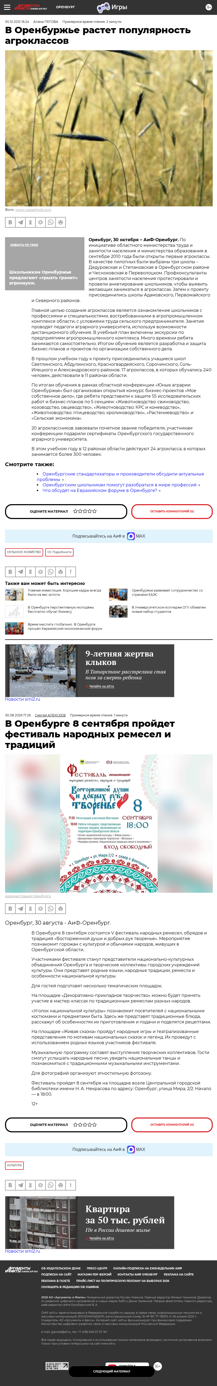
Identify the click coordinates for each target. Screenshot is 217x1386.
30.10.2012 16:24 (17, 22)
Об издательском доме (61, 1268)
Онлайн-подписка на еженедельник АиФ (147, 1268)
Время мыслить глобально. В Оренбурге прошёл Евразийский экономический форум (65, 626)
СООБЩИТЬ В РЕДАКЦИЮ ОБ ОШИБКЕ (70, 1287)
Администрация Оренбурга (28, 896)
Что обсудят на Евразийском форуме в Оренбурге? (100, 490)
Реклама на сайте (179, 1274)
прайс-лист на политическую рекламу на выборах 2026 (122, 1281)
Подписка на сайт (56, 1274)
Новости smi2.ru (22, 699)
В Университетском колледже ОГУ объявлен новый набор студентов (169, 609)
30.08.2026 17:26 (18, 715)
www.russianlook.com (33, 210)
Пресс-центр (97, 1268)
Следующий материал (111, 1371)
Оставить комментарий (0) (172, 511)
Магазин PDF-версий (94, 1274)
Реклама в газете (55, 1281)
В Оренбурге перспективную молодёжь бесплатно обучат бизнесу (61, 609)
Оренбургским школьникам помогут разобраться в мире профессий (120, 484)
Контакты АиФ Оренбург (137, 1274)
